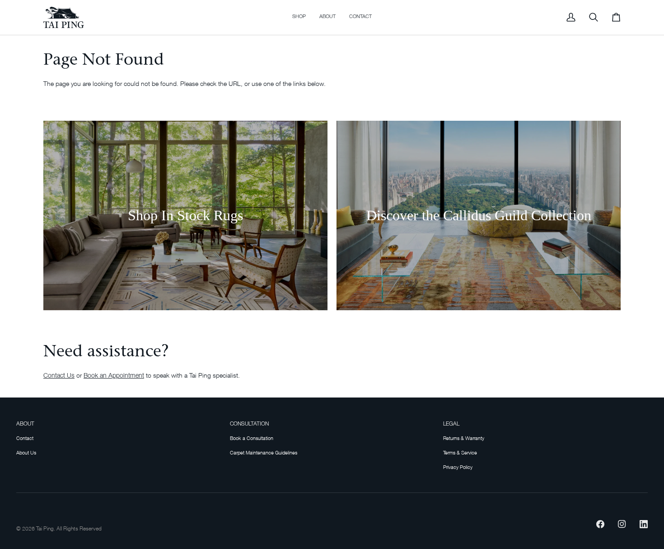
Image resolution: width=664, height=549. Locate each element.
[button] (299, 17)
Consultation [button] (249, 424)
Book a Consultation (251, 438)
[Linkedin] (644, 524)
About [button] (25, 424)
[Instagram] (622, 524)
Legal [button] (451, 424)
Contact (24, 438)
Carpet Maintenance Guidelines (263, 453)
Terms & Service (460, 453)
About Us (26, 453)
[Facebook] (600, 524)
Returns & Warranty (463, 438)
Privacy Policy (457, 467)
